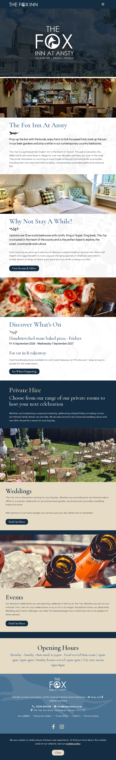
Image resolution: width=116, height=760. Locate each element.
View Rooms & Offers (24, 268)
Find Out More (17, 522)
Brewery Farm (91, 715)
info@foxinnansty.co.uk (70, 706)
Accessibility (24, 715)
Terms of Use (62, 715)
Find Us (76, 715)
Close (58, 752)
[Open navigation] (103, 4)
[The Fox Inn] (23, 4)
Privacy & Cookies (42, 715)
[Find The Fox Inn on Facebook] (54, 727)
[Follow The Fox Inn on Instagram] (62, 727)
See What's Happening (24, 371)
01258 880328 (43, 706)
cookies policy (73, 743)
